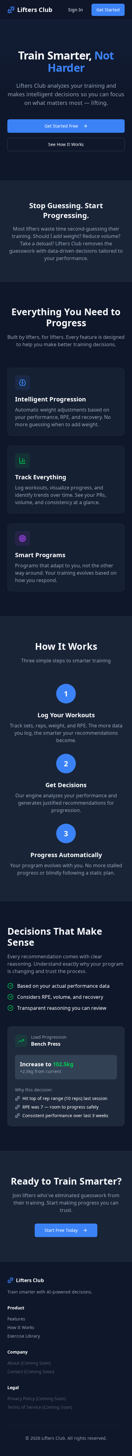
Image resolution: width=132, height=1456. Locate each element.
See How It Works (66, 144)
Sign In (75, 10)
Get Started (108, 10)
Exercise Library (23, 1336)
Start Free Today (61, 1230)
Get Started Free (61, 126)
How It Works (20, 1327)
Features (16, 1319)
